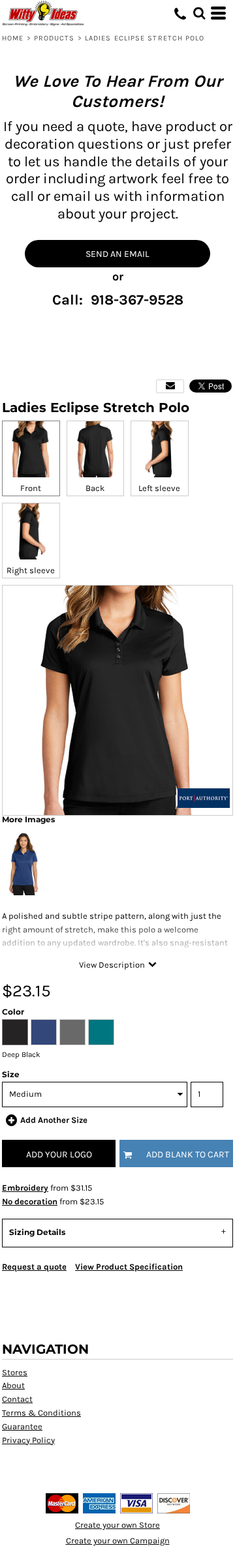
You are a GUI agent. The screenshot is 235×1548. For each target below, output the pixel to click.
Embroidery (25, 1188)
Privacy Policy (28, 1440)
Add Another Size (53, 1120)
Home (13, 38)
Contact (17, 1399)
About (13, 1385)
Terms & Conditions (41, 1413)
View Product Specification (129, 1267)
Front (30, 488)
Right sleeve (31, 570)
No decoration (29, 1201)
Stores (14, 1372)
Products (54, 38)
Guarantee (22, 1426)
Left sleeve (159, 488)
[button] (199, 13)
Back (95, 488)
